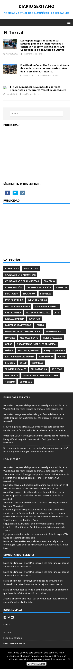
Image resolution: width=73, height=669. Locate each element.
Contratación (13, 287)
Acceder (7, 632)
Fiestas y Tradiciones (17, 306)
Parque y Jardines (54, 350)
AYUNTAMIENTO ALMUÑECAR (20, 274)
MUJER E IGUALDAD (52, 337)
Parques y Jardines (28, 350)
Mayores (10, 337)
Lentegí (40, 325)
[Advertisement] (36, 155)
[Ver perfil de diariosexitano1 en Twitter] (8, 617)
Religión (10, 362)
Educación (29, 293)
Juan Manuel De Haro (32, 53)
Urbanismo (26, 381)
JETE (56, 312)
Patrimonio (46, 356)
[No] (68, 658)
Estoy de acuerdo (36, 664)
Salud (23, 362)
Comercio (49, 281)
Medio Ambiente (29, 337)
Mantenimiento (55, 331)
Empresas (45, 293)
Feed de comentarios (14, 643)
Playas (61, 356)
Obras (8, 344)
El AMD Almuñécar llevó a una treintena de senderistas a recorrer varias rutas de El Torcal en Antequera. (44, 68)
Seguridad (37, 362)
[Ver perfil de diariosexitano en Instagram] (12, 617)
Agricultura (30, 268)
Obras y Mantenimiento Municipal (37, 344)
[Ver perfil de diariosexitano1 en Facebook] (4, 617)
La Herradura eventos (18, 325)
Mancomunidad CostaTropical (23, 331)
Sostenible (11, 375)
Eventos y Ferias (37, 300)
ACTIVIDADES (12, 268)
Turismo (10, 381)
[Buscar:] (36, 114)
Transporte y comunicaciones (40, 375)
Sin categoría (39, 369)
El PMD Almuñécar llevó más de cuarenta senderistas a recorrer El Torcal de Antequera (38, 88)
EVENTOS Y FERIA (14, 300)
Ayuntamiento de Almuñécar (22, 281)
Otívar (9, 350)
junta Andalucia (14, 318)
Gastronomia (13, 312)
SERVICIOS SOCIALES (15, 369)
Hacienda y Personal (38, 312)
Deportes (61, 287)
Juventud (34, 318)
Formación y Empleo (46, 306)
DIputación (11, 293)
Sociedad (57, 369)
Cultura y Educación (39, 287)
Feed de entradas (12, 637)
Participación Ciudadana (19, 356)
